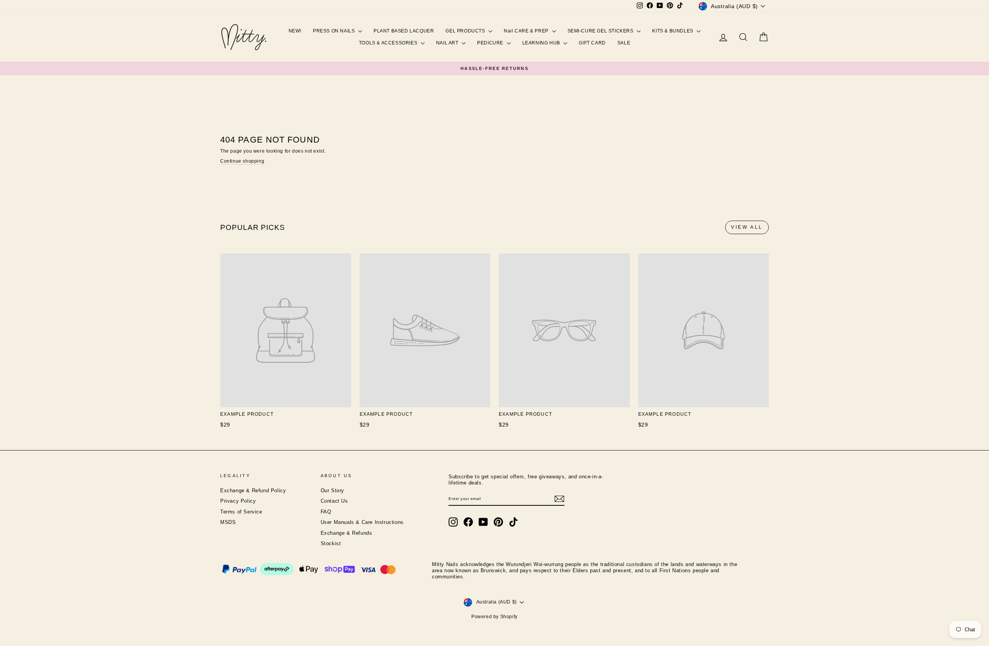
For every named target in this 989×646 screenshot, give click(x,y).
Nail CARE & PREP (527, 31)
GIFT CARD (592, 43)
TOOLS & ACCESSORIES (389, 43)
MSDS (228, 522)
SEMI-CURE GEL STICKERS (601, 31)
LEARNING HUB (542, 43)
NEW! (295, 31)
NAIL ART (448, 43)
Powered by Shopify (494, 616)
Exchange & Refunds (346, 533)
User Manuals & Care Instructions (362, 522)
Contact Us (334, 501)
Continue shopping (242, 161)
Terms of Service (241, 512)
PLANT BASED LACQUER (404, 31)
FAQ (326, 512)
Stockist (331, 543)
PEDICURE (491, 43)
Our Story (332, 490)
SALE (623, 43)
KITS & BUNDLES (673, 31)
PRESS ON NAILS (334, 31)
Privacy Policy (238, 501)
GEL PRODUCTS (465, 31)
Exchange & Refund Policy (253, 490)
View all (747, 227)
